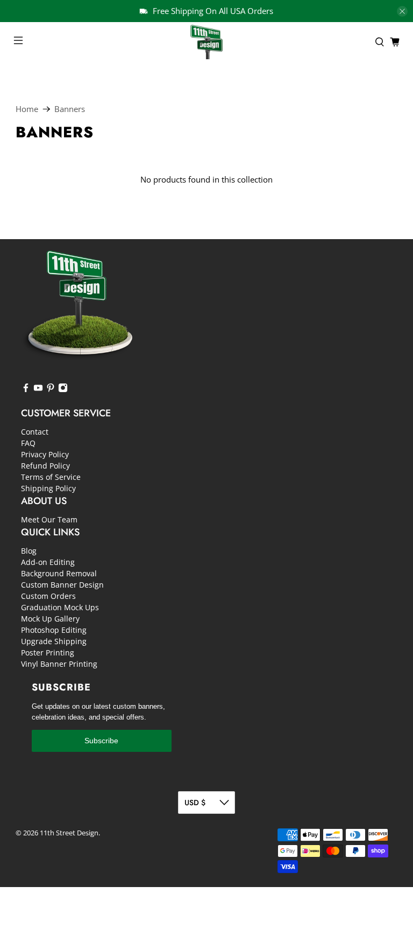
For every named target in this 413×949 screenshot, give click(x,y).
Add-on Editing (48, 562)
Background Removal (59, 573)
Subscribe (101, 740)
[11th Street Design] (206, 42)
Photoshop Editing (54, 630)
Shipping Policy (48, 488)
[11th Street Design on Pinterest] (50, 390)
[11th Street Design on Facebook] (26, 390)
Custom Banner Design (62, 585)
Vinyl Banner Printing (59, 664)
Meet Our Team (49, 519)
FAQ (28, 443)
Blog (29, 551)
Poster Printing (47, 652)
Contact (34, 432)
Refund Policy (45, 465)
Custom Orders (48, 596)
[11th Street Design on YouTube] (38, 390)
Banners (69, 109)
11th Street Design (69, 833)
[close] (402, 11)
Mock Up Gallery (50, 618)
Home (27, 109)
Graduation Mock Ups (60, 607)
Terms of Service (51, 477)
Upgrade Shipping (54, 641)
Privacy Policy (45, 454)
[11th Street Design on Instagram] (63, 390)
